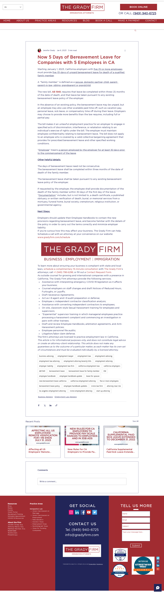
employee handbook (47, 376)
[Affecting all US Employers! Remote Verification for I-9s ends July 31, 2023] (43, 435)
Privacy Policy (92, 564)
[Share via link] (56, 405)
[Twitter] (94, 512)
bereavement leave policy (49, 386)
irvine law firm (97, 386)
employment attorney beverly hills (77, 361)
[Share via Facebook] (39, 405)
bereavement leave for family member (84, 371)
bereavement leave (57, 371)
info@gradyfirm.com (82, 535)
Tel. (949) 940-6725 (82, 530)
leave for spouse (92, 376)
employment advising (103, 356)
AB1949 (42, 371)
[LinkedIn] (77, 512)
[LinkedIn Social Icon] (157, 565)
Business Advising (45, 397)
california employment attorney (83, 381)
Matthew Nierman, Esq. (16, 528)
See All (135, 421)
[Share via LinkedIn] (50, 405)
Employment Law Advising (66, 397)
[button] (135, 30)
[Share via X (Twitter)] (44, 405)
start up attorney (103, 391)
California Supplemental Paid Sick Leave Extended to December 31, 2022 (120, 450)
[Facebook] (83, 512)
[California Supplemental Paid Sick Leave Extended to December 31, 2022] (121, 435)
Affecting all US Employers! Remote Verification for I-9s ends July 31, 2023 (42, 450)
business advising (46, 356)
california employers (112, 366)
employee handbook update (71, 376)
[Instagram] (71, 512)
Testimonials (12, 533)
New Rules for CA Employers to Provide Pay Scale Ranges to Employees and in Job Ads (82, 450)
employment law (84, 356)
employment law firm (65, 366)
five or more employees (109, 381)
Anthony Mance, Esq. (16, 526)
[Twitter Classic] (157, 558)
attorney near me (114, 386)
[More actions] (125, 50)
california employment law (89, 366)
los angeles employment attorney (52, 391)
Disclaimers (100, 564)
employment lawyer (65, 356)
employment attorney (104, 361)
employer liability (46, 366)
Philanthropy (12, 535)
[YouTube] (88, 512)
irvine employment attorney (81, 391)
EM (105, 371)
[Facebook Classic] (157, 561)
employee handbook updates (75, 386)
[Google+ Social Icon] (157, 568)
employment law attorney (49, 361)
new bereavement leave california (52, 381)
